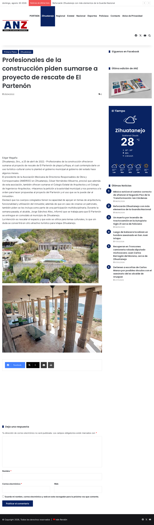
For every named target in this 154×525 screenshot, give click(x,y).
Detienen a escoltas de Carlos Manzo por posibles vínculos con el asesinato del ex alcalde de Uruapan (132, 272)
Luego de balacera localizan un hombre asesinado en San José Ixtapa (130, 235)
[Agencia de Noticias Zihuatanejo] (15, 26)
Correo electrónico (12, 484)
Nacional (80, 15)
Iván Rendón (61, 519)
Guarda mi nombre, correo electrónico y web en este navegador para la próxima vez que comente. (52, 496)
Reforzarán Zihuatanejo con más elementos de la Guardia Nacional (132, 208)
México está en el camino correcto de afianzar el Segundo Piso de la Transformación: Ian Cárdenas (132, 195)
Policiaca (103, 15)
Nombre (6, 471)
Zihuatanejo (48, 15)
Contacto (115, 15)
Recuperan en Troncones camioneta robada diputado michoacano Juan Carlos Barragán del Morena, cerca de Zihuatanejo (130, 253)
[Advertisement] (52, 120)
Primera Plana (10, 52)
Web (56, 484)
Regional (60, 15)
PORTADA (35, 15)
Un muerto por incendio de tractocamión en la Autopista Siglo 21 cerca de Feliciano (129, 220)
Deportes (92, 15)
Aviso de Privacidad (132, 15)
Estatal (70, 15)
